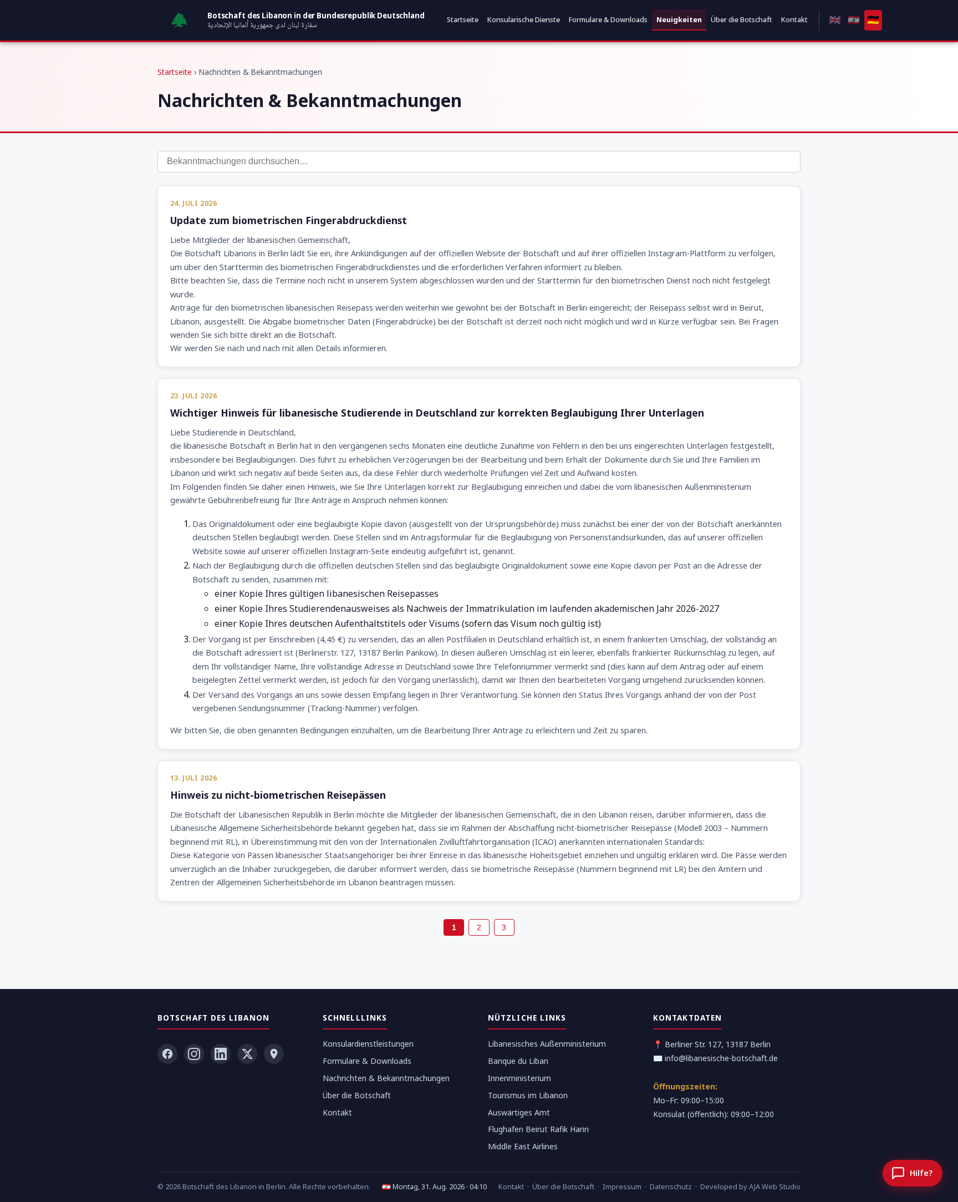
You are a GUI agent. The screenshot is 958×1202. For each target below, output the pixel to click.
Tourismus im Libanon (528, 1095)
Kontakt (794, 19)
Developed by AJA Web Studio (750, 1186)
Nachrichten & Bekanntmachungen (386, 1078)
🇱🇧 (854, 19)
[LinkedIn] (221, 1054)
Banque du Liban (518, 1061)
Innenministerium (519, 1078)
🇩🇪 (873, 19)
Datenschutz (671, 1186)
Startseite (462, 19)
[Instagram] (194, 1054)
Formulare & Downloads (608, 19)
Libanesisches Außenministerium (547, 1043)
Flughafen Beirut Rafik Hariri (538, 1129)
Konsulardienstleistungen (368, 1043)
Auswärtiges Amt (519, 1112)
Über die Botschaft (741, 19)
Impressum (622, 1186)
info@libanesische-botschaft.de (721, 1058)
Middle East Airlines (523, 1146)
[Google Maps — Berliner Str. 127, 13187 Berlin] (274, 1054)
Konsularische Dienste (523, 19)
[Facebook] (167, 1054)
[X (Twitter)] (247, 1054)
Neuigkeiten (679, 19)
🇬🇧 (835, 19)
